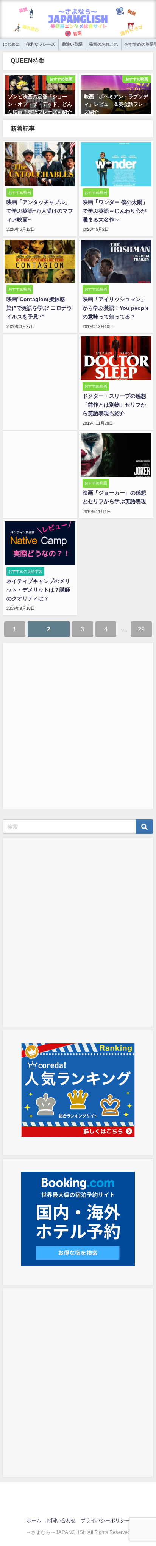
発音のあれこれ (103, 44)
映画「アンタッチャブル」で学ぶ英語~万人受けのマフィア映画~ (39, 210)
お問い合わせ (61, 1520)
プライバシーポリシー (105, 1520)
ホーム (34, 1520)
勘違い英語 (72, 44)
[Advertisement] (78, 724)
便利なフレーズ (40, 44)
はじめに (11, 44)
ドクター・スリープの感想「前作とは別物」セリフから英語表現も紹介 (114, 404)
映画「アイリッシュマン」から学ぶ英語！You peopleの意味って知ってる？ (116, 308)
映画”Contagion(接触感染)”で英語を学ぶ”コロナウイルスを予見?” (39, 308)
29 (141, 629)
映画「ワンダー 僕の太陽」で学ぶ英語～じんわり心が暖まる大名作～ (115, 210)
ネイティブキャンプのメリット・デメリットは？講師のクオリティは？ (38, 589)
